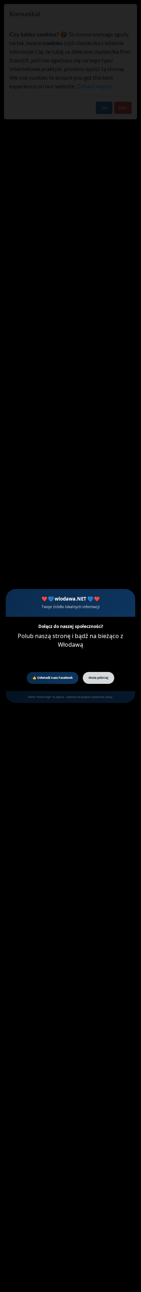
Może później (98, 678)
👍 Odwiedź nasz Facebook (53, 678)
